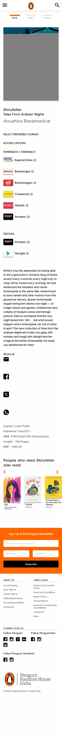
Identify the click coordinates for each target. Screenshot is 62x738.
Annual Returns (41, 601)
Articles (47, 17)
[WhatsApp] (31, 410)
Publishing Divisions (12, 598)
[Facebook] (31, 374)
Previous (4, 472)
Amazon (20, 216)
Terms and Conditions (44, 592)
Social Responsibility (13, 602)
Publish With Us (10, 594)
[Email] (31, 357)
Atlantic (20, 205)
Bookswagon (24, 182)
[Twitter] (31, 392)
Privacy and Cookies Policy (44, 586)
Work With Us (9, 589)
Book (14, 17)
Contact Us (39, 612)
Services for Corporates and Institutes (45, 606)
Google (20, 253)
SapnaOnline (24, 160)
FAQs (36, 616)
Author (31, 17)
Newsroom (8, 607)
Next (57, 472)
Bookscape (22, 171)
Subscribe (31, 564)
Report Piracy (40, 596)
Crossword (22, 194)
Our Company (10, 585)
